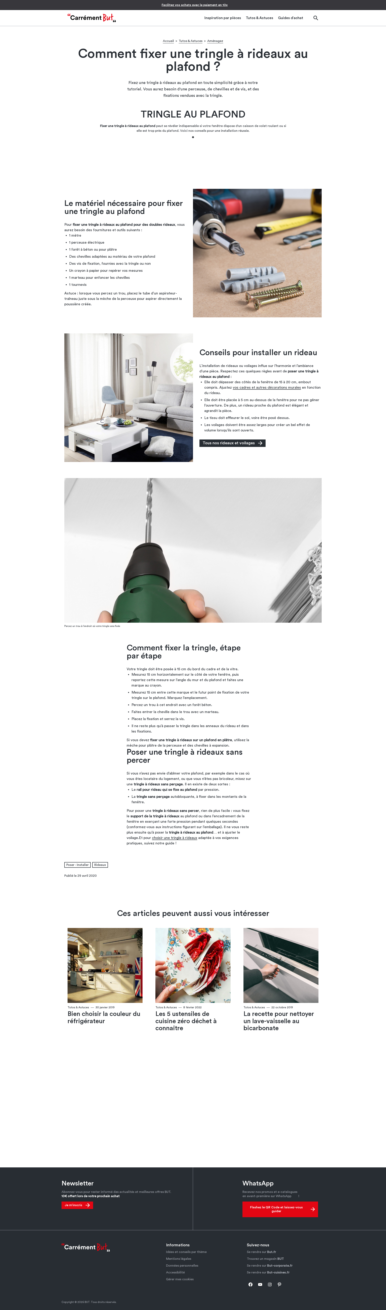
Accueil (168, 41)
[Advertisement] (193, 163)
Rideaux (100, 865)
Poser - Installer (77, 865)
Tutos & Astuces (190, 41)
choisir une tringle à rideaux (174, 838)
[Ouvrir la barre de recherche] (316, 18)
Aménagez (215, 41)
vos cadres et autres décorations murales (267, 387)
